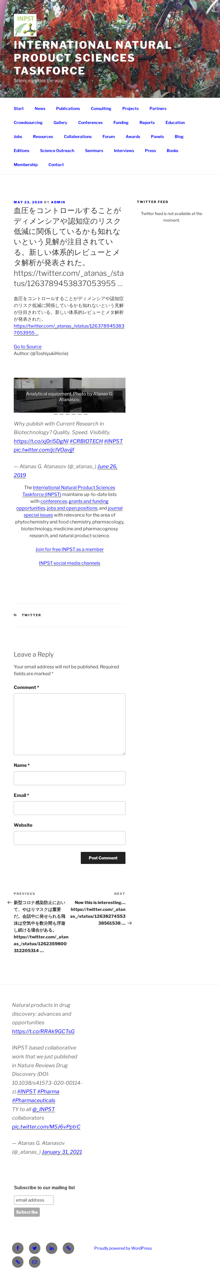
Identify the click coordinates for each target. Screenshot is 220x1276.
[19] (56, 412)
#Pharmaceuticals (33, 1100)
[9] (66, 408)
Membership (26, 164)
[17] (115, 408)
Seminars (94, 150)
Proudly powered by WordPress (123, 1248)
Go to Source (28, 346)
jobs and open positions (72, 508)
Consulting (101, 108)
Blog (179, 136)
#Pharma (48, 1091)
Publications (68, 108)
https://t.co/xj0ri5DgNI (41, 441)
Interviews (124, 150)
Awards (133, 136)
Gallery (60, 122)
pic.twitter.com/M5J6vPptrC (46, 1127)
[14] (97, 408)
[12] (84, 408)
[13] (91, 408)
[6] (48, 408)
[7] (54, 408)
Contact (56, 164)
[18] (121, 408)
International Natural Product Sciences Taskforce (93, 58)
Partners (158, 108)
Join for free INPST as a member (70, 549)
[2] (24, 408)
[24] (86, 412)
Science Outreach (57, 150)
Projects (130, 108)
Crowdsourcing (28, 122)
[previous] (21, 395)
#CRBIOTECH (86, 441)
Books (172, 150)
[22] (74, 412)
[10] (72, 408)
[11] (78, 408)
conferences (53, 501)
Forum (109, 136)
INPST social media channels (69, 563)
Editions (21, 150)
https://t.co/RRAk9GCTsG (43, 1031)
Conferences (90, 122)
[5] (42, 408)
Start (19, 108)
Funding (121, 122)
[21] (68, 412)
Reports (147, 122)
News (40, 108)
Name (22, 765)
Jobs (18, 136)
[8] (60, 408)
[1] (18, 408)
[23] (80, 412)
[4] (36, 408)
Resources (43, 136)
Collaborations (78, 136)
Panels (157, 136)
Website (23, 825)
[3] (30, 408)
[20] (62, 412)
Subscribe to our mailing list (44, 1187)
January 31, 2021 (62, 1152)
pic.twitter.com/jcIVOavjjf (44, 450)
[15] (103, 408)
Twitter (32, 615)
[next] (118, 395)
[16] (109, 408)
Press (150, 150)
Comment (26, 687)
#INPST (113, 441)
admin (58, 202)
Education (175, 122)
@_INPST (43, 1109)
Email (21, 795)
